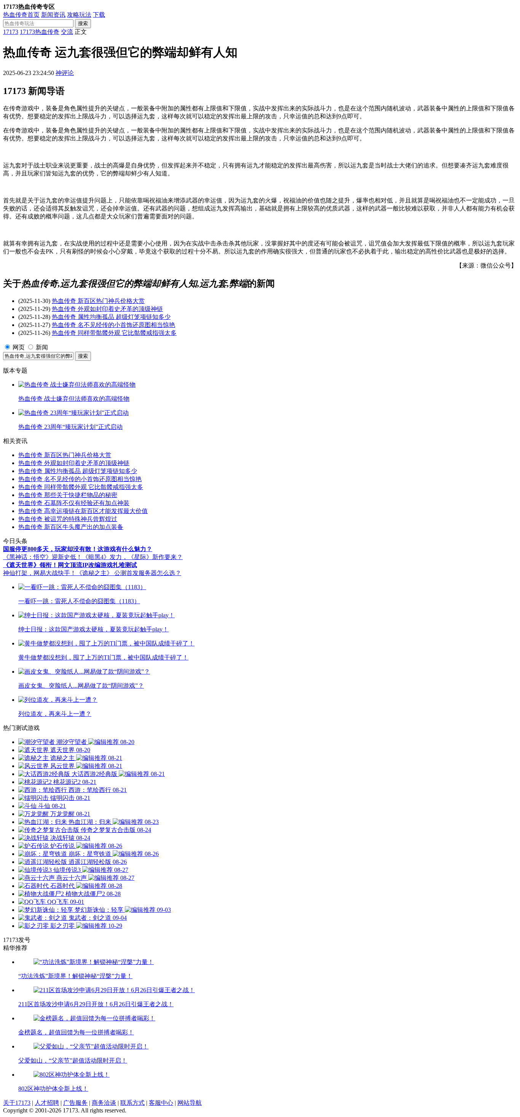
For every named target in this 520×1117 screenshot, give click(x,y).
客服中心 (161, 1102)
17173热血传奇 (39, 32)
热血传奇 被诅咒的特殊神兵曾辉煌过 (67, 519)
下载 (99, 14)
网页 (19, 347)
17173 (10, 32)
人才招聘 (47, 1102)
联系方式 (132, 1102)
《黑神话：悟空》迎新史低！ (42, 557)
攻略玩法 (79, 14)
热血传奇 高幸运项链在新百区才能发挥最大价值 (83, 511)
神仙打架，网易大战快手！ (39, 573)
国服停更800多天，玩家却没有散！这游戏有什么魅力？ (77, 549)
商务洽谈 (104, 1102)
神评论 (65, 73)
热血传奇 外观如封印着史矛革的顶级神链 (107, 309)
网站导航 (189, 1102)
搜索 (83, 23)
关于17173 (16, 1102)
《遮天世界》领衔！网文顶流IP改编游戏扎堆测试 (70, 565)
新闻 (42, 347)
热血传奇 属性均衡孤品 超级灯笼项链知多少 (111, 317)
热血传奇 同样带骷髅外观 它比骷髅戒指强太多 (114, 333)
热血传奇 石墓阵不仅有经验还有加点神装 (73, 503)
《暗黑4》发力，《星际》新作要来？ (132, 557)
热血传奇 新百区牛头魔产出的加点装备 (70, 527)
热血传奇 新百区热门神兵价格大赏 (98, 301)
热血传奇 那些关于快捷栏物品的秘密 (67, 495)
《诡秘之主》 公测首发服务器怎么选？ (128, 573)
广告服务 (75, 1102)
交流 (67, 32)
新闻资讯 (53, 14)
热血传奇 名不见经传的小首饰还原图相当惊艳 (113, 325)
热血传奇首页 (21, 14)
